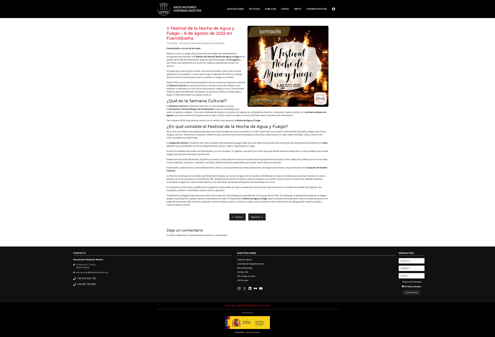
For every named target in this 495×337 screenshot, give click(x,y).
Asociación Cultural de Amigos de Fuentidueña (201, 43)
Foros (285, 9)
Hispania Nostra (317, 9)
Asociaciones (235, 9)
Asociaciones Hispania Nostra (187, 9)
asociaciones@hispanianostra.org (92, 272)
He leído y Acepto (412, 286)
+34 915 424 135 (86, 278)
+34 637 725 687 (86, 284)
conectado (193, 235)
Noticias (254, 9)
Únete (297, 9)
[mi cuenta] (333, 9)
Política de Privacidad (411, 281)
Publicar (270, 9)
